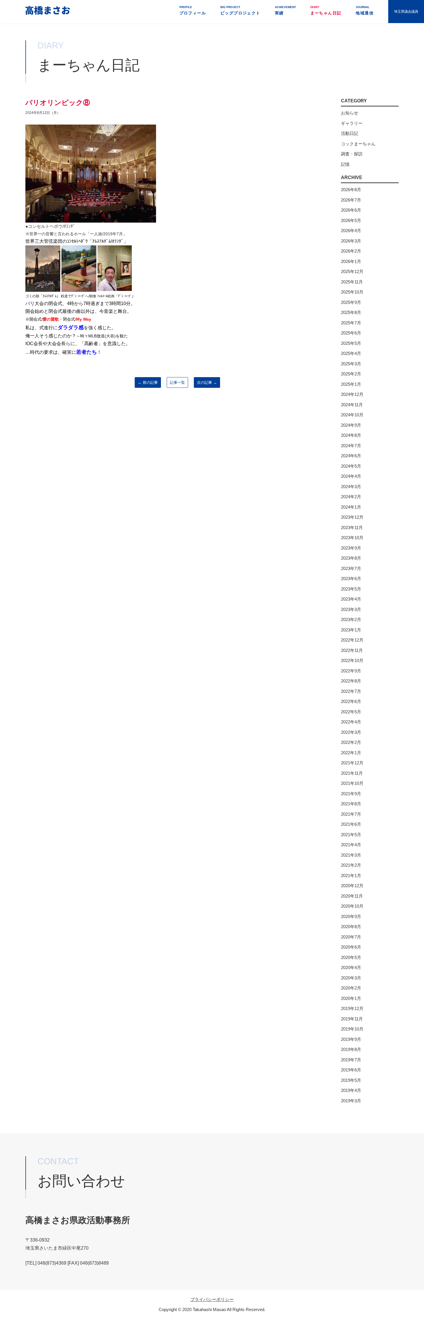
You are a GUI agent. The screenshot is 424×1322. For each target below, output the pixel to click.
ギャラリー (352, 123)
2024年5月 (351, 466)
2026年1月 (351, 261)
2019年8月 (351, 1049)
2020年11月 (352, 896)
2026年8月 (351, 189)
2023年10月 (352, 537)
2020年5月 (351, 957)
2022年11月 (352, 650)
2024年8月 (351, 435)
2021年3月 (351, 855)
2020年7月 (351, 936)
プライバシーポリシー (212, 1299)
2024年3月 (351, 486)
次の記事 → (207, 382)
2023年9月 (351, 548)
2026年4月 (351, 230)
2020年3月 (351, 977)
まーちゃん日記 (326, 10)
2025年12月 (352, 271)
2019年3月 (351, 1100)
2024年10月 (352, 414)
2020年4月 (351, 967)
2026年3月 (351, 240)
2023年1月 (351, 629)
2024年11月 (352, 404)
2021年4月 (351, 844)
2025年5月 (351, 343)
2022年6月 (351, 701)
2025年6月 (351, 332)
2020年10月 (352, 906)
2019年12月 (352, 1008)
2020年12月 (352, 885)
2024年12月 (352, 394)
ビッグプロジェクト (240, 10)
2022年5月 (351, 711)
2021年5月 (351, 834)
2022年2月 (351, 742)
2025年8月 (351, 312)
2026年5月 (351, 220)
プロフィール (192, 10)
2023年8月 (351, 558)
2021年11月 (352, 773)
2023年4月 (351, 599)
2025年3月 (351, 363)
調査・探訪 (352, 153)
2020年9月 (351, 916)
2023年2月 (351, 619)
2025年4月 (351, 353)
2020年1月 (351, 998)
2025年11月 (352, 281)
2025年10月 (352, 291)
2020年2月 (351, 988)
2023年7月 (351, 568)
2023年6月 (351, 578)
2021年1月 (351, 875)
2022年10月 (352, 660)
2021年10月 (352, 783)
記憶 (345, 164)
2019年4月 (351, 1090)
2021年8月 (351, 803)
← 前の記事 (148, 382)
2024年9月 (351, 425)
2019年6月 (351, 1069)
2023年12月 (352, 517)
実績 (285, 10)
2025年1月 (351, 384)
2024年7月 (351, 445)
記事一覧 (177, 382)
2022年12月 (352, 640)
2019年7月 (351, 1059)
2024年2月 (351, 496)
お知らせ (349, 112)
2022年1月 (351, 752)
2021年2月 (351, 865)
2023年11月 (352, 527)
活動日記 (349, 133)
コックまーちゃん (358, 143)
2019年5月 (351, 1080)
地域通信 (365, 10)
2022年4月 (351, 721)
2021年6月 (351, 824)
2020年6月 (351, 947)
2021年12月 (352, 762)
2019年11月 (352, 1018)
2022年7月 (351, 691)
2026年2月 (351, 251)
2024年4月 (351, 476)
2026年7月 (351, 200)
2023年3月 (351, 609)
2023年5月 (351, 588)
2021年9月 (351, 793)
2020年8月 (351, 926)
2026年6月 (351, 210)
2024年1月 (351, 507)
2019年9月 (351, 1039)
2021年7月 (351, 814)
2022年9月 (351, 670)
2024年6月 (351, 455)
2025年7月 (351, 322)
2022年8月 (351, 680)
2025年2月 (351, 373)
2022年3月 (351, 732)
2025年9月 (351, 302)
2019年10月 (352, 1028)
